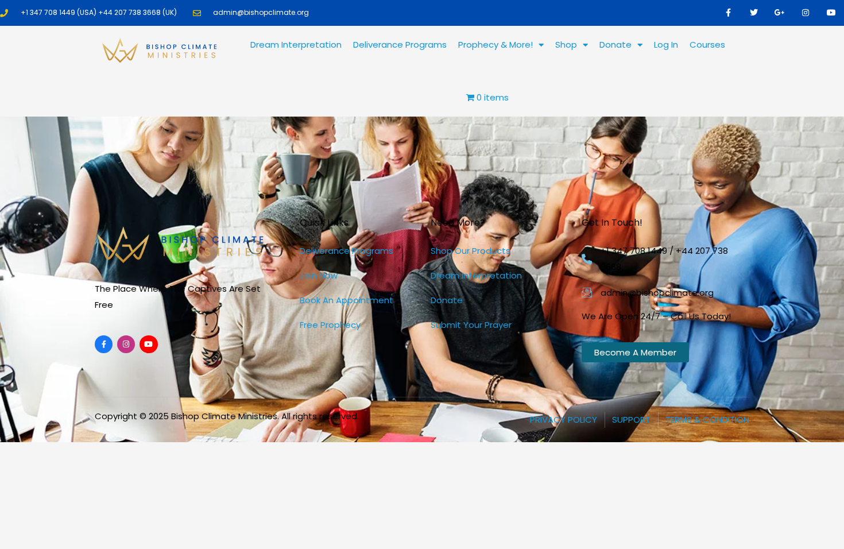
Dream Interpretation (296, 44)
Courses (707, 44)
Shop (566, 44)
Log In (666, 44)
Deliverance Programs (400, 44)
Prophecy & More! (495, 44)
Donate (615, 44)
